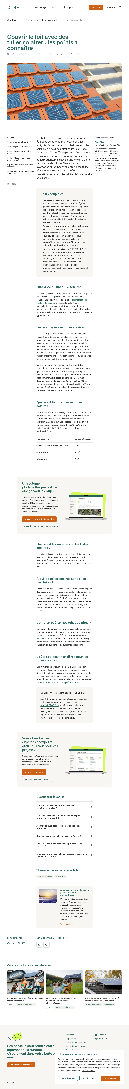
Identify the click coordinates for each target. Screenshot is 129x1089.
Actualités (70, 1035)
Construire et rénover (30, 20)
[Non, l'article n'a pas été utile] (46, 945)
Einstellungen (89, 1078)
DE (8, 1082)
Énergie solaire (47, 20)
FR (13, 1082)
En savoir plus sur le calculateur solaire (40, 526)
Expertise (56, 7)
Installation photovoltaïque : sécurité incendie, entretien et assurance (102, 999)
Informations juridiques (76, 1042)
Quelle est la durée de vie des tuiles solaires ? (18, 159)
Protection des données (76, 1046)
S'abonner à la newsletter (21, 1065)
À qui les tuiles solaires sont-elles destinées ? (20, 166)
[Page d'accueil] (8, 20)
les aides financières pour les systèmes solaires (58, 682)
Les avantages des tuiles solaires (19, 147)
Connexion (111, 7)
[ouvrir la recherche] (120, 7)
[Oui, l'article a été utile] (39, 945)
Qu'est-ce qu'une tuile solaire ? (19, 142)
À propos (68, 7)
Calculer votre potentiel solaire (39, 519)
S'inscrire (96, 7)
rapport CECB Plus (49, 705)
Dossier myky (41, 7)
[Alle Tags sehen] (34, 1004)
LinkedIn (102, 1035)
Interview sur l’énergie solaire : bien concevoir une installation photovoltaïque (61, 1000)
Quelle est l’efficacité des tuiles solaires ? (19, 152)
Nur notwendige (68, 1078)
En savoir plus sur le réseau (37, 779)
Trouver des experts (34, 772)
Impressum (71, 1038)
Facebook (103, 1038)
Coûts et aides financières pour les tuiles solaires (20, 172)
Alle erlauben (110, 1078)
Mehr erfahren (88, 1070)
